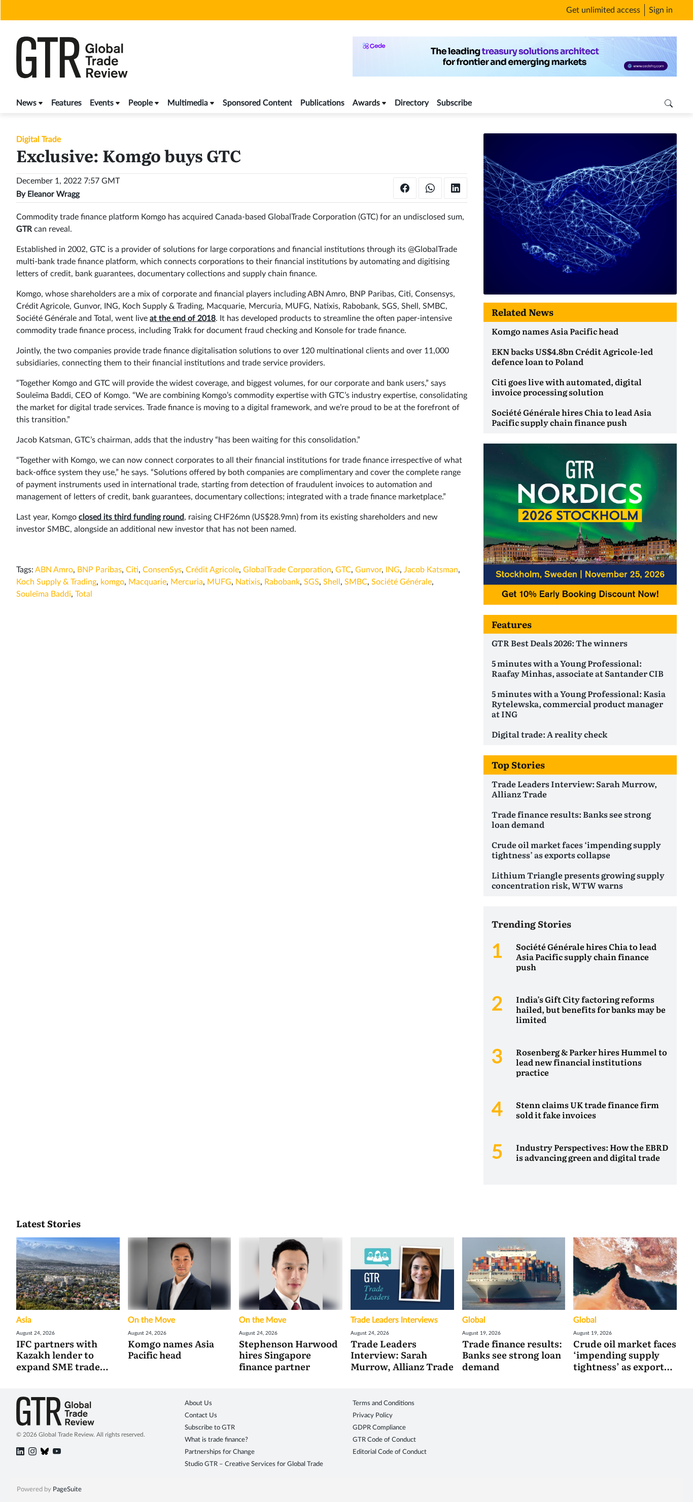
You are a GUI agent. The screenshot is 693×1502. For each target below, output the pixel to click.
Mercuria (186, 582)
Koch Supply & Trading (56, 582)
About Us (198, 1403)
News (26, 103)
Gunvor (368, 570)
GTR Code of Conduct (384, 1440)
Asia (23, 1320)
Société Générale (401, 582)
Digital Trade (38, 139)
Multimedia (187, 103)
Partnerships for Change (220, 1452)
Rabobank (282, 582)
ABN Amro (54, 570)
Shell (331, 582)
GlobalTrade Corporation (287, 570)
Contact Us (201, 1415)
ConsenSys (162, 570)
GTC (343, 570)
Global (474, 1320)
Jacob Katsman (431, 570)
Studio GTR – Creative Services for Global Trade (254, 1464)
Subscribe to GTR (210, 1427)
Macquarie (147, 582)
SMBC (355, 582)
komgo (112, 582)
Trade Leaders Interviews (394, 1320)
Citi (132, 570)
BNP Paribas (99, 570)
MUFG (219, 582)
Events (102, 103)
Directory (412, 103)
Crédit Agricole (212, 570)
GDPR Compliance (379, 1427)
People (140, 103)
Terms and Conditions (383, 1403)
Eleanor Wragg (53, 194)
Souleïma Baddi (43, 594)
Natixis (247, 582)
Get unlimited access (603, 10)
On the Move (151, 1320)
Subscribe (454, 103)
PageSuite (67, 1489)
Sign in (661, 10)
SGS (311, 582)
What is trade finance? (216, 1440)
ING (393, 570)
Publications (322, 103)
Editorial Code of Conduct (390, 1452)
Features (66, 103)
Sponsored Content (257, 103)
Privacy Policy (373, 1415)
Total (83, 594)
